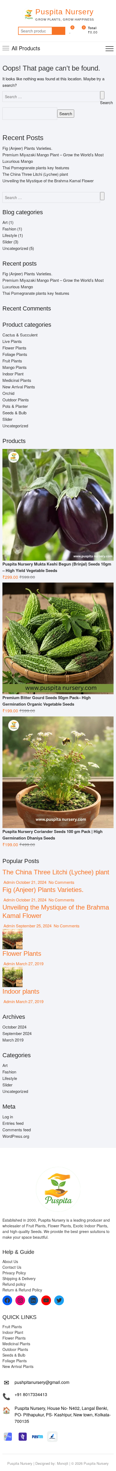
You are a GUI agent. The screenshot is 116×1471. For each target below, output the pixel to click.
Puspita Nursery (64, 12)
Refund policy (14, 1284)
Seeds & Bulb (14, 412)
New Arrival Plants (18, 386)
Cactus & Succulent (19, 335)
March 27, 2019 (29, 963)
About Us (10, 1261)
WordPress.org (15, 1136)
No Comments (60, 882)
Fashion (9, 229)
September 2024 (17, 1033)
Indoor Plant (12, 373)
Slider (7, 241)
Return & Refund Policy (22, 1290)
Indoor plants (20, 991)
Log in (7, 1116)
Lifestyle (9, 235)
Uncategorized (15, 248)
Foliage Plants (14, 354)
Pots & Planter (15, 406)
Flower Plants (14, 348)
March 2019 (12, 1040)
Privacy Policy (14, 1272)
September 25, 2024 (34, 925)
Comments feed (16, 1129)
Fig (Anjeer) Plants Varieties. (27, 148)
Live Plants (12, 341)
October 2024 (14, 1027)
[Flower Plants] (12, 932)
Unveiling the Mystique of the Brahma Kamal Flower (48, 180)
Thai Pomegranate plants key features (35, 167)
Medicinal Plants (16, 380)
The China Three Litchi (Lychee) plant (35, 174)
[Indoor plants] (12, 970)
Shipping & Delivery (19, 1278)
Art (5, 222)
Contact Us (11, 1267)
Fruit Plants (12, 360)
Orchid (8, 393)
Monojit (62, 1463)
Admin (8, 882)
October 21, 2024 (31, 882)
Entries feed (12, 1123)
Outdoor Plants (15, 399)
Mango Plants (14, 367)
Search (58, 31)
